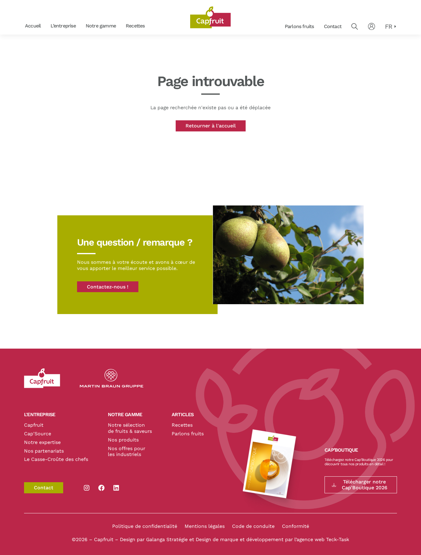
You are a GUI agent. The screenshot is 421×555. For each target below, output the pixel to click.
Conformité (295, 526)
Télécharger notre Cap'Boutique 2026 (364, 485)
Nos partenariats (44, 451)
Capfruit (33, 425)
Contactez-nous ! (108, 287)
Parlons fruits (299, 26)
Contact (332, 26)
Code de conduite (253, 526)
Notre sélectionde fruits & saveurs (130, 428)
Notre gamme (101, 26)
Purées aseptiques (152, 26)
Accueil (33, 26)
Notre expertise (42, 442)
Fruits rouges (152, 26)
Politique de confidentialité (144, 526)
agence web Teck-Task (322, 539)
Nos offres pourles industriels (126, 451)
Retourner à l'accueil (211, 126)
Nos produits (123, 440)
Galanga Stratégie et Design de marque (193, 539)
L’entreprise (63, 26)
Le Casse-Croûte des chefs (56, 459)
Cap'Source (37, 434)
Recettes (135, 26)
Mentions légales (205, 526)
